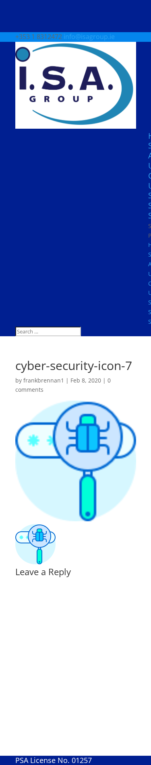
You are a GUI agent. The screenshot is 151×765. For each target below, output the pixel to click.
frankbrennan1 (43, 380)
